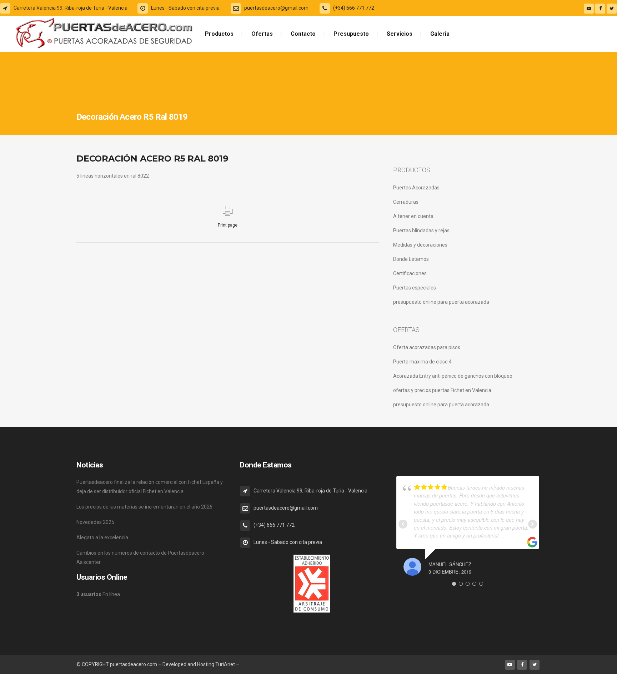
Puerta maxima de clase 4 (422, 362)
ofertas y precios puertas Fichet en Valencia (442, 390)
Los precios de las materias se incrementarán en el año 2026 (144, 507)
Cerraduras (405, 202)
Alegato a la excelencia (102, 537)
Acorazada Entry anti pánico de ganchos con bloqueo (452, 376)
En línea (98, 594)
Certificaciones (410, 273)
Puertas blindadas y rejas (421, 230)
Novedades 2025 (95, 522)
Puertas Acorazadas (416, 187)
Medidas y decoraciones (420, 245)
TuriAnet (225, 664)
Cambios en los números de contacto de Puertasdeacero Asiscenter (140, 557)
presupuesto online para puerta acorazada (441, 302)
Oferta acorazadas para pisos (426, 347)
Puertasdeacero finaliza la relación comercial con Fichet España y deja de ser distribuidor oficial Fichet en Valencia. (149, 486)
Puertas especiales (414, 288)
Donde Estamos (411, 259)
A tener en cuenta (413, 216)
